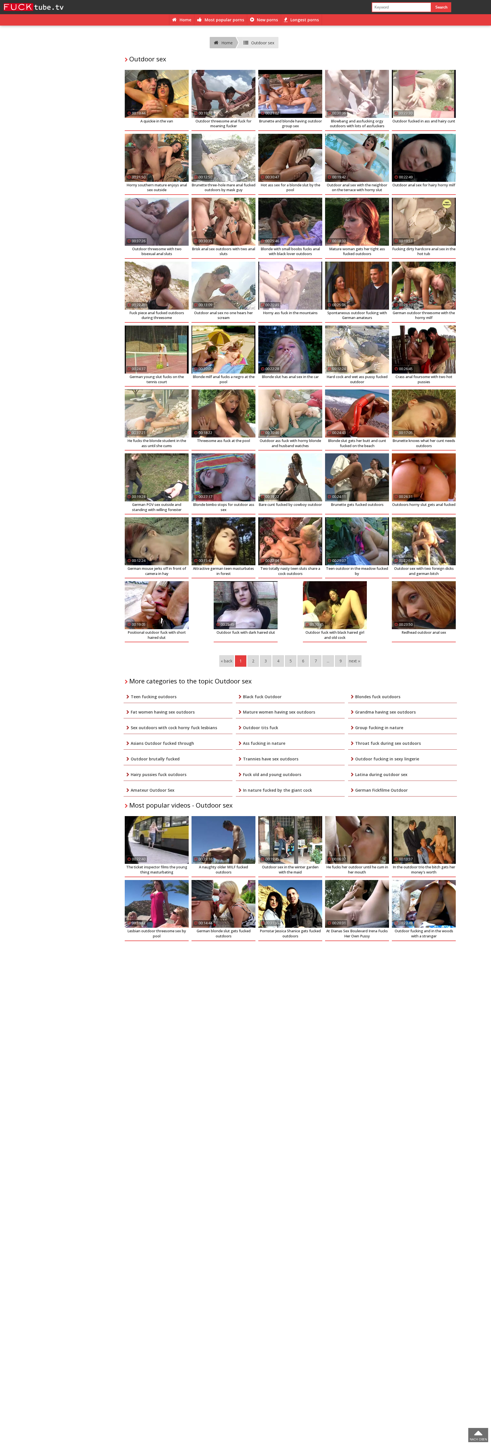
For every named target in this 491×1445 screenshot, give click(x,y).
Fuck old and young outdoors (272, 774)
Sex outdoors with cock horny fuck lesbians (174, 727)
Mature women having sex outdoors (279, 712)
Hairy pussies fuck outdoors (158, 774)
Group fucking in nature (379, 727)
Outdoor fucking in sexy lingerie (387, 759)
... (328, 661)
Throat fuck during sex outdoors (388, 743)
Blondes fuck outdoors (377, 696)
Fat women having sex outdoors (163, 712)
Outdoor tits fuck (260, 727)
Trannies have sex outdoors (270, 759)
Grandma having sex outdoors (385, 712)
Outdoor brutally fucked (155, 759)
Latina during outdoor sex (381, 774)
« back (226, 661)
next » (354, 661)
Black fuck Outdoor (262, 696)
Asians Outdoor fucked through (162, 743)
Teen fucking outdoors (153, 696)
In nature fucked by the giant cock (277, 790)
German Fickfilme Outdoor (381, 790)
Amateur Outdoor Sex (152, 790)
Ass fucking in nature (264, 743)
